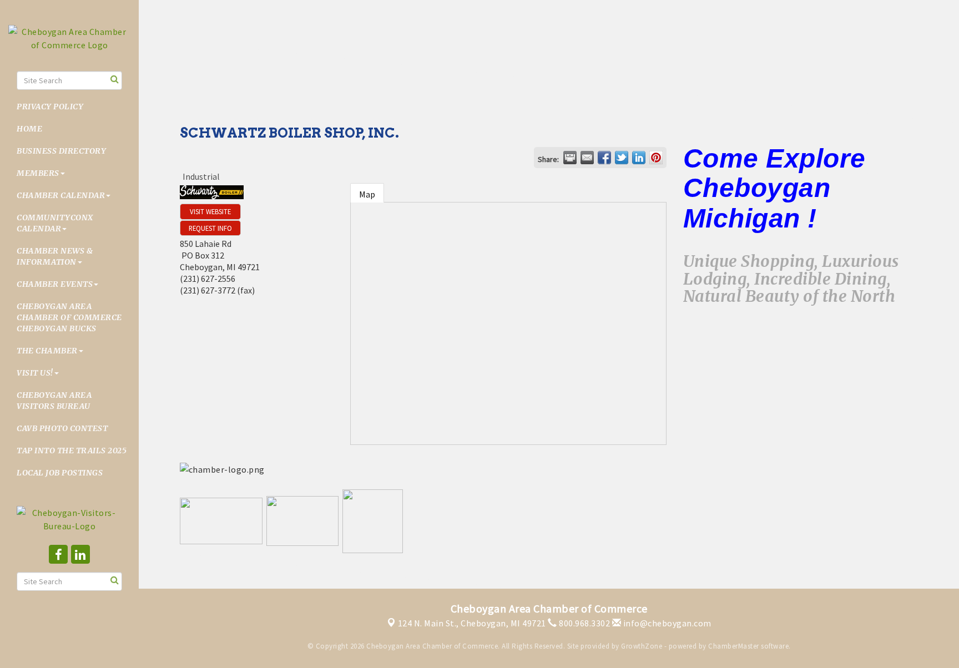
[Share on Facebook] (604, 157)
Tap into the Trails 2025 (72, 451)
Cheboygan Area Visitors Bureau (54, 400)
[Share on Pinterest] (656, 157)
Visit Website (210, 211)
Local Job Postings (60, 473)
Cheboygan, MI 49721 (472, 623)
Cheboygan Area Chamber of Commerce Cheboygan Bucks (69, 317)
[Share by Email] (587, 157)
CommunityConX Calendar (55, 223)
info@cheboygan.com (666, 623)
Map (367, 194)
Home (29, 129)
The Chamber (47, 351)
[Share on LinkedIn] (638, 157)
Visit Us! (35, 373)
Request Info (210, 228)
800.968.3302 (583, 623)
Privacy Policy (50, 107)
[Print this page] (570, 157)
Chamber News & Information (55, 256)
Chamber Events (55, 284)
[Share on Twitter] (621, 157)
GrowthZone (641, 646)
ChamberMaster (733, 646)
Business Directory (61, 151)
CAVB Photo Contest (62, 428)
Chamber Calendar (61, 195)
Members (38, 173)
